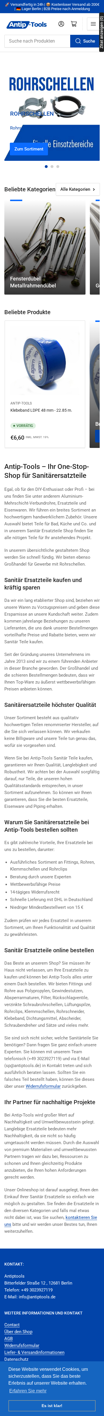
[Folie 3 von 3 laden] (58, 166)
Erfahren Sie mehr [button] (28, 1390)
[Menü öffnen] (93, 24)
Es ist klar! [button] (52, 1405)
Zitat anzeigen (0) (101, 32)
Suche (89, 41)
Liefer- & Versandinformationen (34, 1352)
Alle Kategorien (75, 189)
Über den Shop (18, 1331)
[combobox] (52, 41)
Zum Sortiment (28, 149)
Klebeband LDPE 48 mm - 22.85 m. (41, 410)
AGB (8, 1338)
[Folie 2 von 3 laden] (52, 166)
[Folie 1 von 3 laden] (46, 166)
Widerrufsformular (21, 1345)
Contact (12, 1324)
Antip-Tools (21, 403)
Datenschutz (16, 1359)
